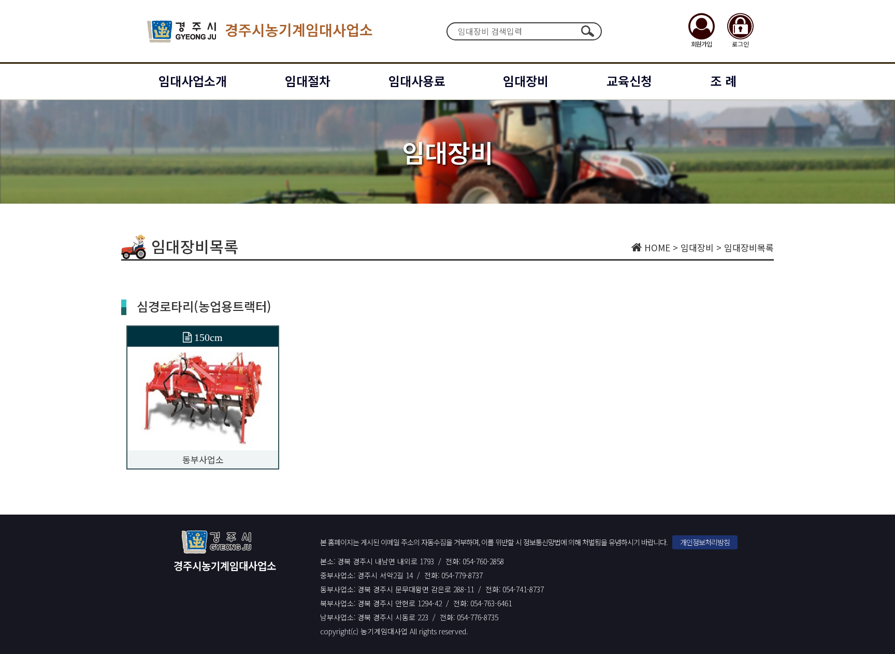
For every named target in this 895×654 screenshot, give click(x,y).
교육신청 (629, 81)
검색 (587, 31)
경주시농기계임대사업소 (299, 29)
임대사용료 (416, 81)
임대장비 (525, 81)
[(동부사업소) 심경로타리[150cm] (202, 397)
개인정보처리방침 (705, 542)
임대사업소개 (192, 81)
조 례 (723, 81)
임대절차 (307, 81)
